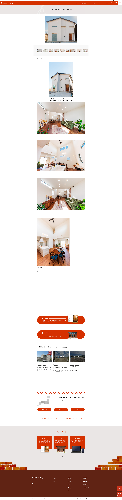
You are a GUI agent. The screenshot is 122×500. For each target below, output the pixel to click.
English (111, 0)
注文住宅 (90, 3)
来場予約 (84, 484)
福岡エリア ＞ (44, 409)
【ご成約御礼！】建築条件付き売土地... (60, 367)
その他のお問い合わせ (86, 487)
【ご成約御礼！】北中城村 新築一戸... (76, 368)
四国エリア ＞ (77, 409)
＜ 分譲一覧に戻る (61, 379)
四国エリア (39, 59)
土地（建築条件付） (73, 366)
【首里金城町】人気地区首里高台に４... (44, 367)
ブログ (103, 3)
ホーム (77, 3)
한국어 (117, 0)
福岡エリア (69, 487)
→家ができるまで (70, 482)
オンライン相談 (85, 485)
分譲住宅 (94, 3)
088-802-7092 (40, 270)
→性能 (69, 484)
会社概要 (84, 478)
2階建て (44, 364)
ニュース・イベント (98, 3)
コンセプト (81, 3)
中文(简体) (114, 0)
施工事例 (85, 3)
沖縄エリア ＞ (61, 409)
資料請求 (84, 482)
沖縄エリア (39, 364)
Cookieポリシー (46, 498)
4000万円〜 (77, 364)
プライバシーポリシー (35, 498)
